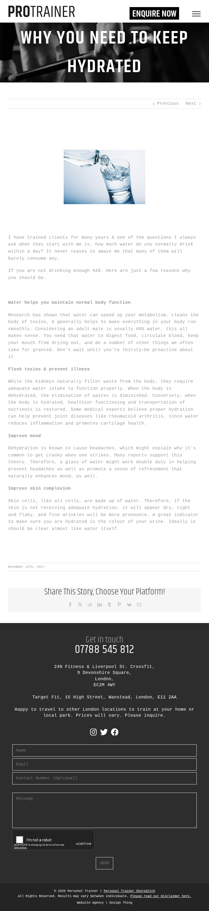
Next (191, 103)
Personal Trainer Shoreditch (129, 891)
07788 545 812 (104, 650)
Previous (168, 103)
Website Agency (90, 903)
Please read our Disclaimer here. (160, 896)
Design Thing (120, 903)
